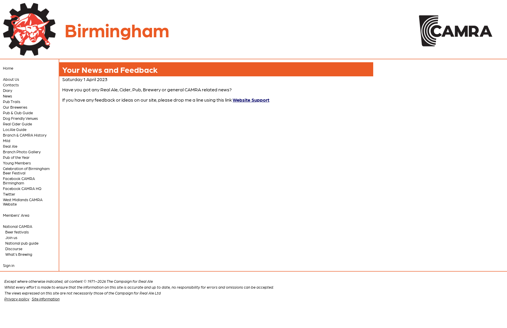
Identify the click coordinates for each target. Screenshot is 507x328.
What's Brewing (18, 254)
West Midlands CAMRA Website (23, 201)
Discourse (13, 248)
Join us (11, 237)
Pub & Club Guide (18, 112)
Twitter (9, 194)
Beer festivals (17, 232)
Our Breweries (15, 107)
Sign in (8, 265)
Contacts (11, 85)
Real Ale (10, 146)
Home (8, 68)
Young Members (17, 163)
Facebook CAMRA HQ (22, 188)
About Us (11, 79)
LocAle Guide (14, 129)
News (7, 96)
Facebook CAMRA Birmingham (19, 180)
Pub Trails (11, 101)
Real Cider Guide (17, 124)
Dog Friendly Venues (20, 118)
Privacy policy (16, 299)
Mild (6, 140)
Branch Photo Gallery (22, 151)
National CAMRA (17, 226)
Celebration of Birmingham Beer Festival (26, 170)
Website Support (251, 99)
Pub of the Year (16, 157)
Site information (46, 299)
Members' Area (16, 215)
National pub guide (21, 243)
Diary (7, 90)
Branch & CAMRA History (25, 135)
